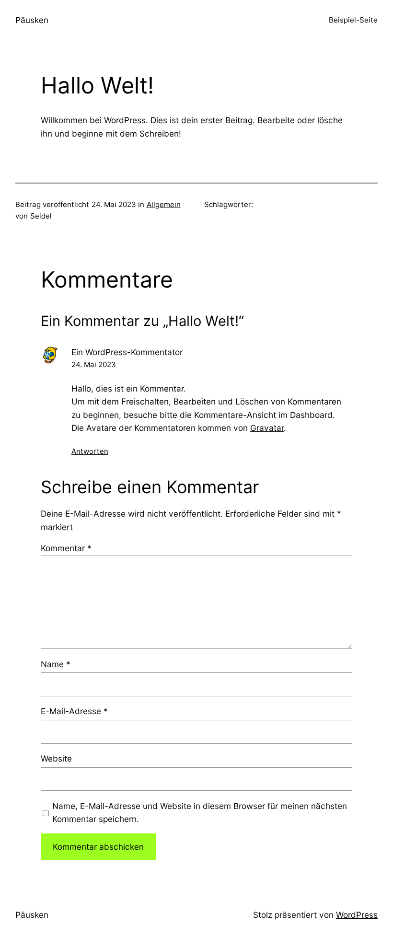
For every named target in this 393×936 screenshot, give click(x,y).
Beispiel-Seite (353, 19)
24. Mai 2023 (93, 364)
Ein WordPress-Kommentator (127, 352)
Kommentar (66, 548)
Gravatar (267, 428)
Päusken (31, 20)
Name (55, 664)
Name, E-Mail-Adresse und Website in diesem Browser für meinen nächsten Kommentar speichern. (199, 812)
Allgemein (164, 204)
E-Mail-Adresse (74, 711)
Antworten (89, 451)
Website (56, 758)
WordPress (357, 915)
